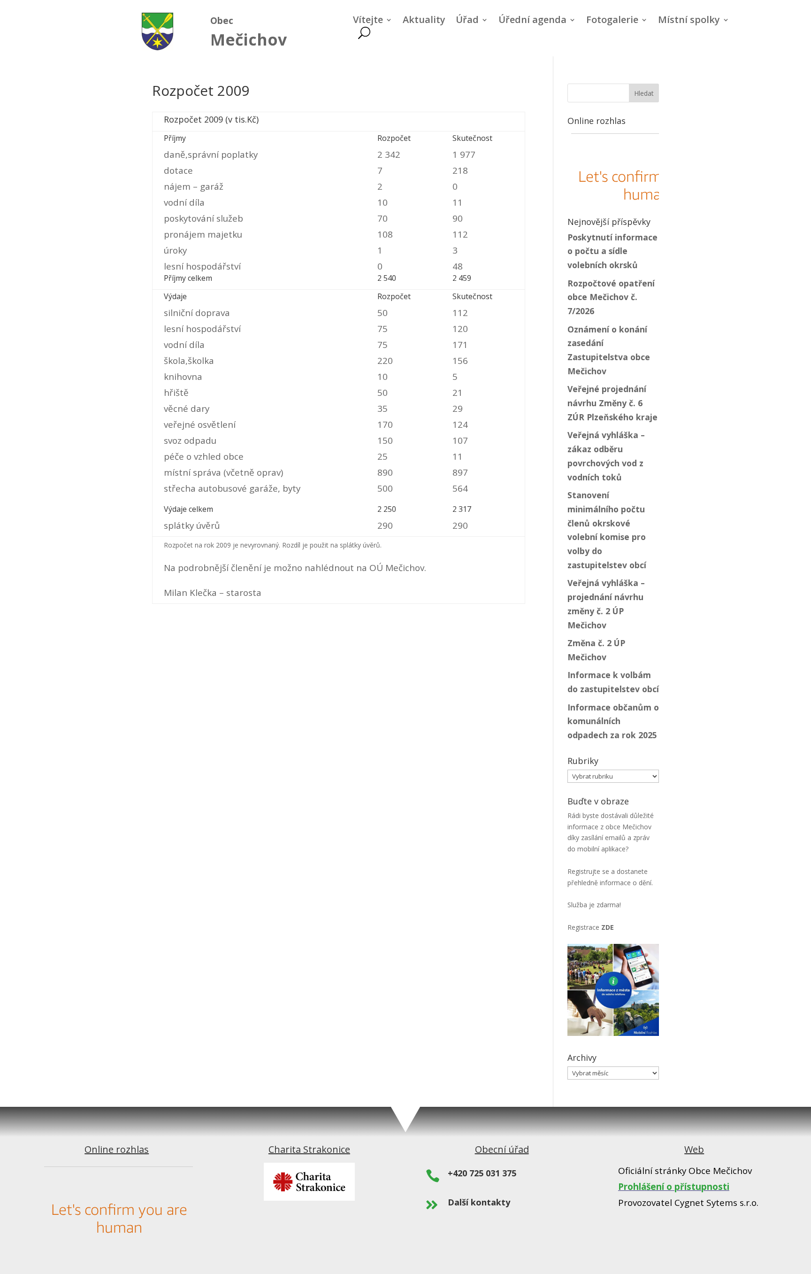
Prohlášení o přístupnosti (673, 1187)
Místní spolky (689, 21)
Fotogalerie (612, 21)
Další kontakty (479, 1202)
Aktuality (424, 21)
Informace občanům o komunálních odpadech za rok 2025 (613, 721)
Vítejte (368, 21)
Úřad (467, 21)
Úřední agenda (532, 21)
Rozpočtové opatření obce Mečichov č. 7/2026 (611, 297)
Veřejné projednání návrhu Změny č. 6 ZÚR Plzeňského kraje (612, 403)
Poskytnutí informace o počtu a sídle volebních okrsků (612, 251)
